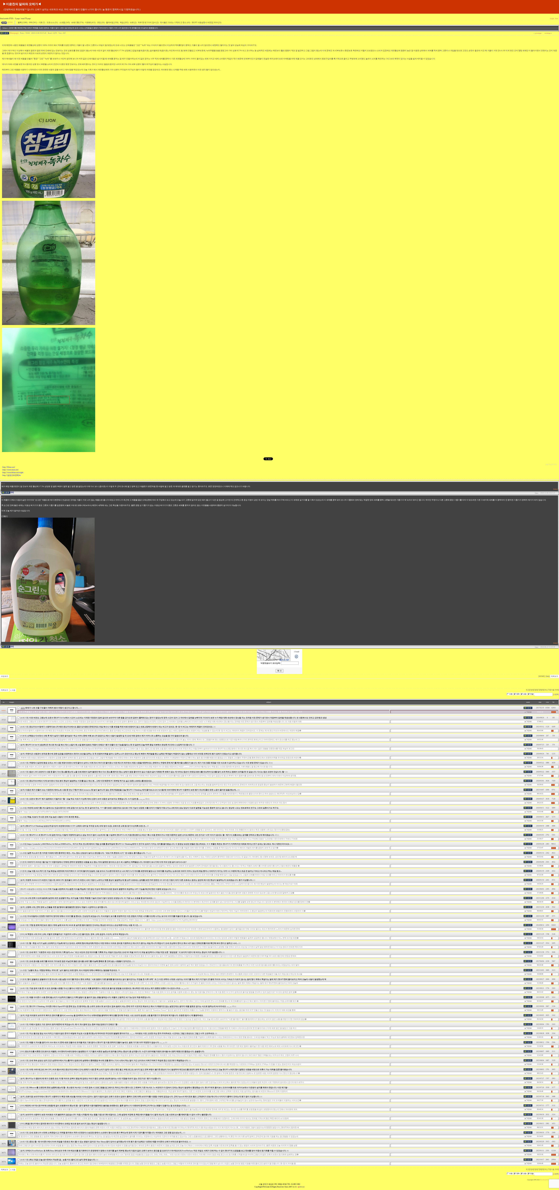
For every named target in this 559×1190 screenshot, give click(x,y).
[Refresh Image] (296, 658)
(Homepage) (13, 33)
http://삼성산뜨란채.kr (11, 475)
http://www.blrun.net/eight (12, 472)
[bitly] (555, 489)
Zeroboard (543, 1180)
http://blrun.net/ (8, 467)
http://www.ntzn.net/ (10, 470)
